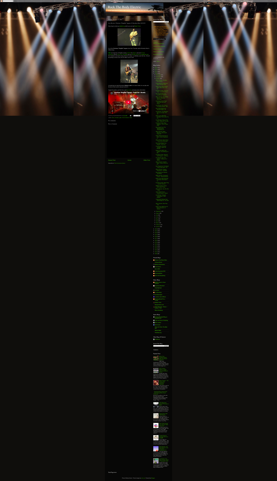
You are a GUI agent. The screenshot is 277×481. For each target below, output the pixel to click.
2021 (156, 230)
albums (134, 52)
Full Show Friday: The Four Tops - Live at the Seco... (162, 91)
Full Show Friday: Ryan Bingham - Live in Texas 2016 (162, 124)
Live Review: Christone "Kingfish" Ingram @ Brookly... (161, 147)
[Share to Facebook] (138, 115)
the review (129, 90)
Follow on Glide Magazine (159, 46)
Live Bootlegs (158, 292)
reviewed (129, 52)
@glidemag (122, 26)
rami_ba (143, 478)
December (158, 74)
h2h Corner (157, 324)
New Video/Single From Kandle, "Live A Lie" (161, 144)
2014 (156, 244)
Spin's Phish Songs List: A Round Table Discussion (163, 424)
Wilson (158, 61)
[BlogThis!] (135, 115)
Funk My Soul (158, 287)
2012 (156, 248)
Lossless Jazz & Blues (160, 296)
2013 (156, 246)
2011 (156, 249)
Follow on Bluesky (157, 49)
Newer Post (111, 160)
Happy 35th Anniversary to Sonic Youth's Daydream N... (162, 137)
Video (130, 117)
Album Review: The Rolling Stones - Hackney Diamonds (162, 98)
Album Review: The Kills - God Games (161, 81)
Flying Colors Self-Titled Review (163, 414)
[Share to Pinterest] (139, 115)
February (158, 224)
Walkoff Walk (158, 330)
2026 (156, 67)
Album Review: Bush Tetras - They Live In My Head (162, 140)
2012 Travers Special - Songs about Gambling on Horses (163, 370)
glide (120, 117)
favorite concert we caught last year (140, 54)
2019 (156, 234)
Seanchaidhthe (158, 273)
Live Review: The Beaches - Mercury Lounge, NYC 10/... (162, 112)
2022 (156, 229)
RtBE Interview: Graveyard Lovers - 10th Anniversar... (162, 176)
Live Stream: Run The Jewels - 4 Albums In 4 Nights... (161, 159)
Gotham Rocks (158, 262)
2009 (156, 253)
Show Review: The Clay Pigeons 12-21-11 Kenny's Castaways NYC (164, 448)
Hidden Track (158, 302)
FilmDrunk (157, 339)
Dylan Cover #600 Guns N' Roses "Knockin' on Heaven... (162, 207)
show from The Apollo (122, 54)
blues (113, 117)
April (157, 220)
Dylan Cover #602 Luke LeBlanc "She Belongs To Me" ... (162, 151)
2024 (156, 71)
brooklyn (117, 117)
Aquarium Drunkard (159, 285)
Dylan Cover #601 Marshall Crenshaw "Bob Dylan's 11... (162, 179)
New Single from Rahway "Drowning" (161, 173)
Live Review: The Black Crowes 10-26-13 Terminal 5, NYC (164, 460)
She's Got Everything (160, 275)
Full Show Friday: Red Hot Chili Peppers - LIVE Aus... (162, 155)
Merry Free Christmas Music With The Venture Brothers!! (163, 358)
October (158, 78)
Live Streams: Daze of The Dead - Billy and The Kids (162, 120)
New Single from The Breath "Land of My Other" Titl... (162, 167)
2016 (156, 240)
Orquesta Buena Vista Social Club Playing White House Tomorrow (160, 392)
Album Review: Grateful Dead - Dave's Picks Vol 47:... (162, 163)
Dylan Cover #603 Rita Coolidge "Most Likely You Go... (162, 117)
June (157, 217)
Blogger (153, 478)
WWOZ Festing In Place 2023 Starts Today (161, 186)
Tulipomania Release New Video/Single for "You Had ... (162, 200)
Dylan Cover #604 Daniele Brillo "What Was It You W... (162, 87)
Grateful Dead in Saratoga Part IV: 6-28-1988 (163, 437)
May (157, 219)
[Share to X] (137, 115)
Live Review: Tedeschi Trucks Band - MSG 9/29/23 (161, 196)
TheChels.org (158, 332)
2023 (156, 73)
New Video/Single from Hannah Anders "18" (161, 109)
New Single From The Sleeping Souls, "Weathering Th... (161, 128)
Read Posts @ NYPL (158, 54)
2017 (156, 238)
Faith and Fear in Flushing (161, 320)
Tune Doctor (158, 266)
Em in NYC (157, 269)
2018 (156, 236)
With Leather (158, 322)
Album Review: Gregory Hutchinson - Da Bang (161, 170)
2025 (156, 69)
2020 (156, 232)
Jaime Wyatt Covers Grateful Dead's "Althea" (162, 192)
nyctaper (157, 290)
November (158, 76)
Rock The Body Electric (124, 6)
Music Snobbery (159, 310)
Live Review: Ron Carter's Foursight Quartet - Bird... (162, 106)
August (157, 213)
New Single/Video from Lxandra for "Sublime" (161, 94)
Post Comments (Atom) (119, 163)
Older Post (146, 160)
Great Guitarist (125, 117)
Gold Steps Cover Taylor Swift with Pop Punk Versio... (161, 102)
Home (129, 160)
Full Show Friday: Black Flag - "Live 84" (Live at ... (162, 183)
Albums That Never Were (161, 260)
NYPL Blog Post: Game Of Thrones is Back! (164, 404)
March (157, 222)
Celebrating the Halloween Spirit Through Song (162, 84)
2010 (156, 251)
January (158, 226)
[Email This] (134, 115)
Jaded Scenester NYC (160, 271)
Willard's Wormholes (160, 264)
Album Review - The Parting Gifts (163, 382)
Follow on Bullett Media (158, 51)
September (158, 211)
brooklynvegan (158, 294)
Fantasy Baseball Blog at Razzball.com (161, 317)
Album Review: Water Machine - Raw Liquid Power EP (161, 132)
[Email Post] (130, 115)
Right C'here (137, 26)
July (157, 215)
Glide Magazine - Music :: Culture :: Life (161, 307)
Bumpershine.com (159, 304)
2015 (156, 242)
